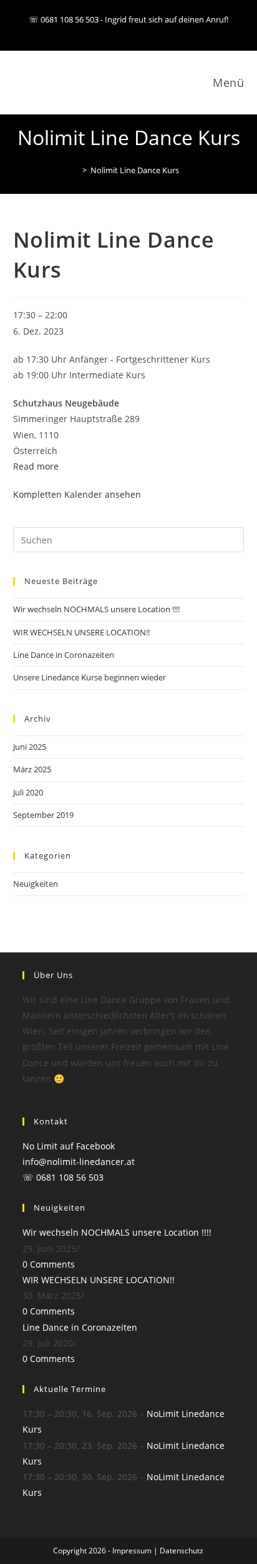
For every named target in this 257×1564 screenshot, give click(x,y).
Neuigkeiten (35, 883)
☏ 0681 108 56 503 (63, 1177)
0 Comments (48, 1264)
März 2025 (32, 769)
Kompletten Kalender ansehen (77, 494)
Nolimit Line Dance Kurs (134, 170)
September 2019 (43, 814)
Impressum (132, 1550)
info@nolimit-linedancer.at (78, 1162)
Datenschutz (181, 1550)
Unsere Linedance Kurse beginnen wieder (89, 677)
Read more (36, 466)
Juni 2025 (29, 746)
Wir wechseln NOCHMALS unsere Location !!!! (96, 609)
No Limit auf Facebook (68, 1146)
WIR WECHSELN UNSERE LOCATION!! (81, 632)
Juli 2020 (28, 792)
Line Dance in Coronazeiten (63, 654)
